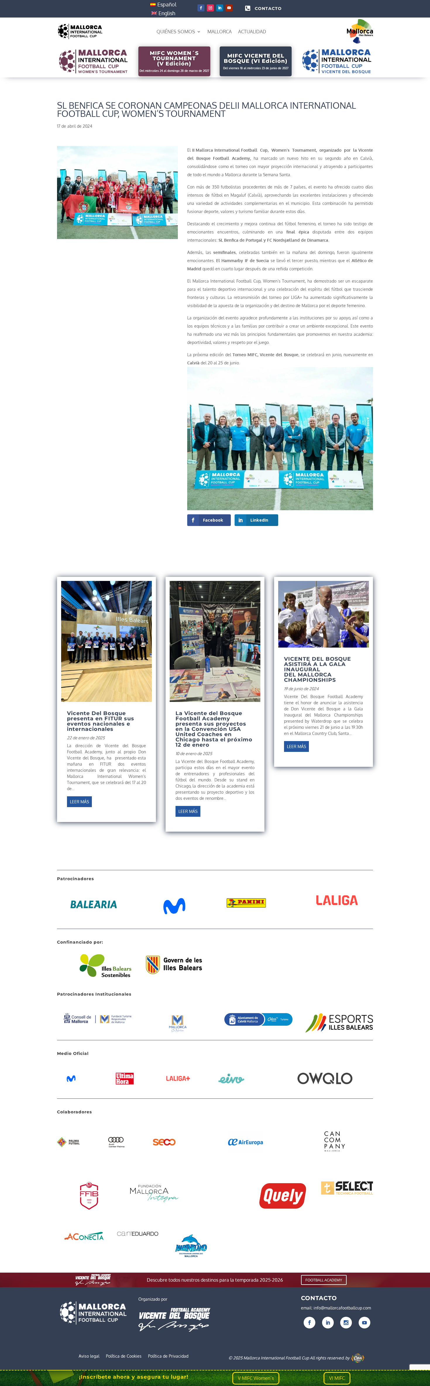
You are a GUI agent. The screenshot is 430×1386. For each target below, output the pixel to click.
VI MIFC (337, 1378)
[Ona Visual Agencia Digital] (357, 1357)
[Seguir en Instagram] (210, 7)
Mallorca (219, 31)
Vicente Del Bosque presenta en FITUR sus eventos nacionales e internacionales (100, 721)
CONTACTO (268, 8)
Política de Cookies (124, 1356)
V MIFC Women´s (256, 1378)
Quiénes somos (175, 31)
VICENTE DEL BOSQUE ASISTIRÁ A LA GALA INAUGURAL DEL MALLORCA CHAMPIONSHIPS (317, 669)
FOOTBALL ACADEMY (323, 1280)
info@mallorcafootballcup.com (342, 1307)
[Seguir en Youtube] (229, 7)
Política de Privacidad (168, 1356)
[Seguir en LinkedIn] (219, 7)
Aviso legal (89, 1356)
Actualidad (252, 31)
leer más (79, 801)
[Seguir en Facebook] (200, 7)
